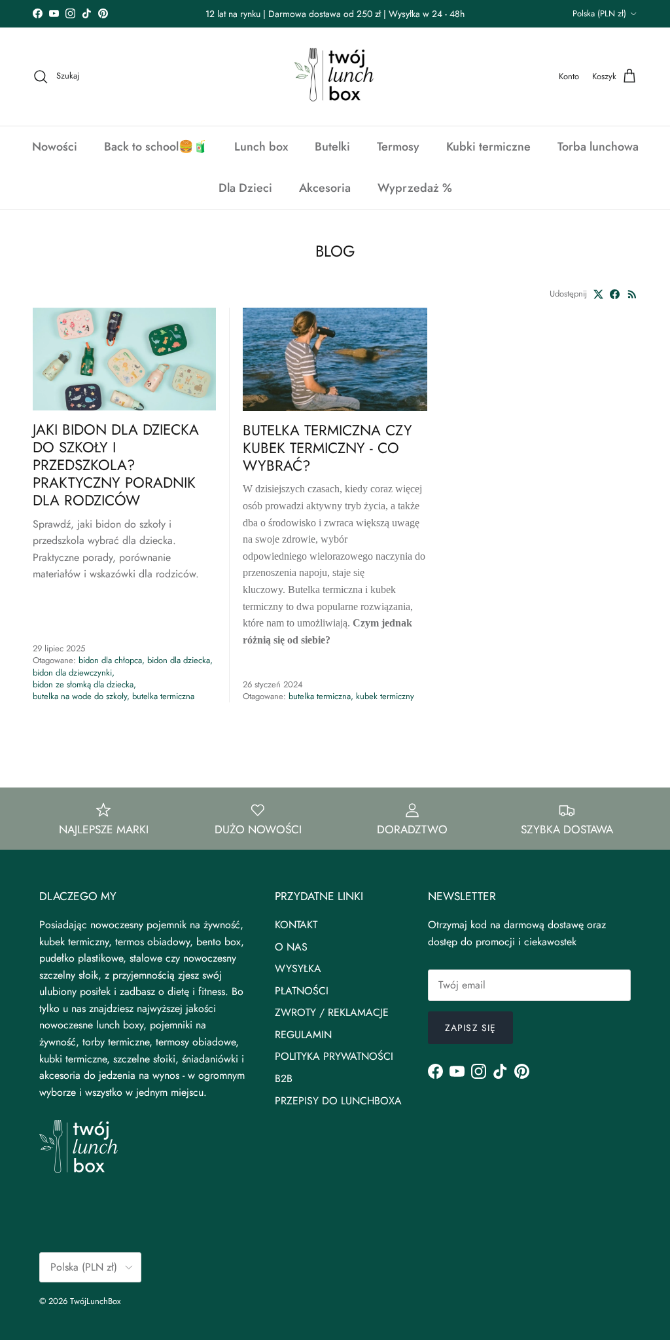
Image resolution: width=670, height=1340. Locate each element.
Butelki (332, 146)
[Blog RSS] (632, 294)
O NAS (291, 946)
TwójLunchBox (95, 1301)
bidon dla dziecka (178, 660)
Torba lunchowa (598, 146)
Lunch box (261, 146)
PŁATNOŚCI (301, 990)
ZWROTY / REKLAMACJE (332, 1012)
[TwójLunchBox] (335, 77)
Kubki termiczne (488, 146)
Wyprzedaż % (415, 187)
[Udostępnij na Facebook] (615, 294)
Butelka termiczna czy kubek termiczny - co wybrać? (327, 448)
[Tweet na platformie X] (598, 294)
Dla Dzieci (245, 187)
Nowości (54, 146)
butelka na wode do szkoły (80, 696)
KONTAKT (296, 924)
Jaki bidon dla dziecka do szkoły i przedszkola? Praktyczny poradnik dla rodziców (116, 465)
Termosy (398, 146)
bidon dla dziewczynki (72, 672)
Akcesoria (325, 187)
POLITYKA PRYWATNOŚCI (334, 1056)
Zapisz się (470, 1027)
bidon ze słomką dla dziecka (83, 684)
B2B (283, 1078)
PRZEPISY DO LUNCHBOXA (338, 1100)
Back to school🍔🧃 (155, 146)
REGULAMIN (303, 1034)
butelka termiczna (163, 696)
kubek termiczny (385, 696)
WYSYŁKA (298, 968)
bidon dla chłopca (110, 660)
